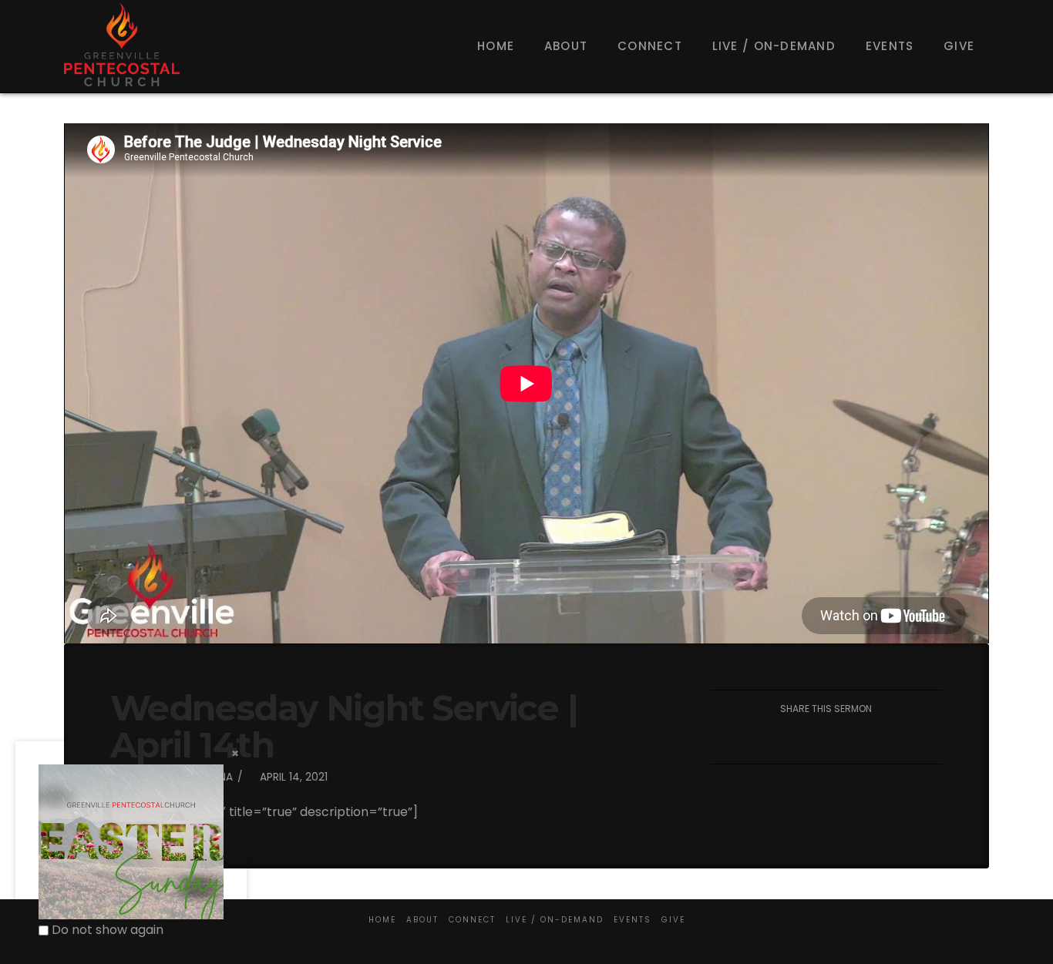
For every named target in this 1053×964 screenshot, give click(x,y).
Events (632, 920)
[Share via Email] (899, 738)
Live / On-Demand (555, 920)
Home (382, 920)
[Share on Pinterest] (863, 738)
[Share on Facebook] (753, 738)
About (422, 920)
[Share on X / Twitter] (789, 738)
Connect (472, 920)
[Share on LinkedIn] (826, 738)
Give (673, 920)
